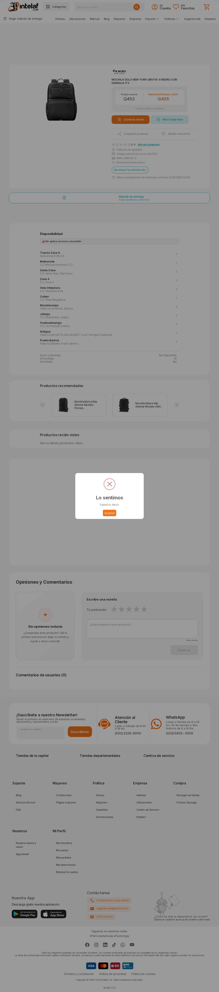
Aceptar (109, 513)
